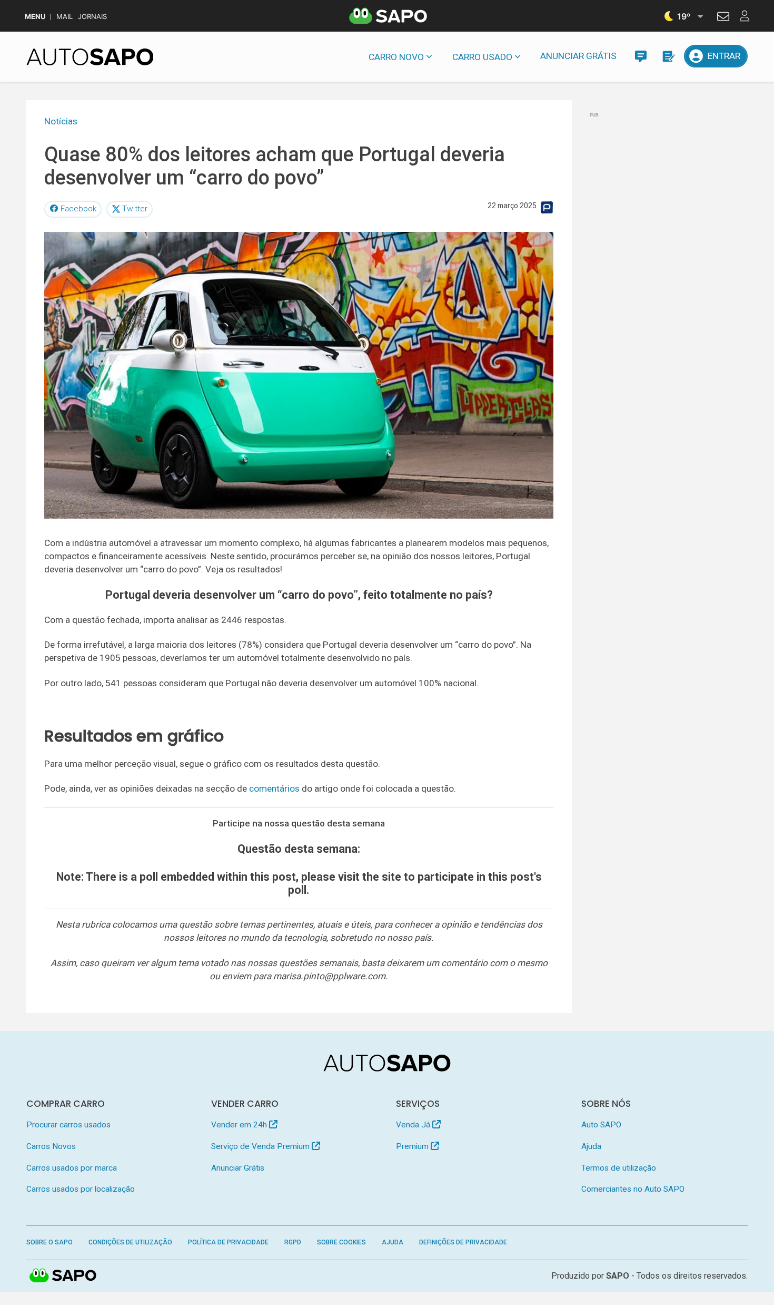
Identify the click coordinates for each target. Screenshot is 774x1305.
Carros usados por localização (80, 1189)
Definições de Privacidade (463, 1242)
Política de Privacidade (228, 1242)
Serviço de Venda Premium (261, 1146)
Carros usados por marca (71, 1168)
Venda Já (414, 1124)
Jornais (92, 16)
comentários (274, 788)
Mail (64, 16)
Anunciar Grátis (578, 56)
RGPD (292, 1242)
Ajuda (591, 1146)
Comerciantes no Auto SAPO (632, 1189)
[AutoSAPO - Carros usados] (90, 57)
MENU (35, 16)
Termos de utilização (618, 1168)
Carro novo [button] (396, 57)
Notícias (60, 121)
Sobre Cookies (341, 1242)
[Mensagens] (640, 56)
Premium (413, 1146)
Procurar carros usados (68, 1124)
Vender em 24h (240, 1124)
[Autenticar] (723, 18)
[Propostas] (668, 56)
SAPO (63, 1276)
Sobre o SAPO (49, 1242)
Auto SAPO (601, 1124)
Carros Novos (51, 1146)
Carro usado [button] (482, 57)
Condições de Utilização (130, 1242)
